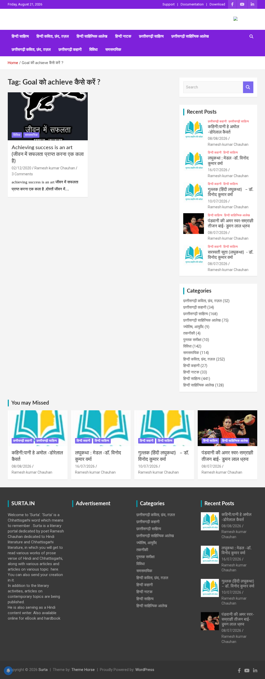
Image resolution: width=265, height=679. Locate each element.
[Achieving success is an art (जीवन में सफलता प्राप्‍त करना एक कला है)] (48, 116)
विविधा (93, 49)
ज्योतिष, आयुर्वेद (193, 326)
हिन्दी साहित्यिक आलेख (92, 36)
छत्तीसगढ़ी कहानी (70, 49)
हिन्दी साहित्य (20, 36)
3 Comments (22, 174)
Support (169, 4)
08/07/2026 (217, 233)
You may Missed (30, 403)
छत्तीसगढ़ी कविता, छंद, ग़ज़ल (31, 49)
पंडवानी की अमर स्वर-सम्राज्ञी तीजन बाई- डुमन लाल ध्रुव (238, 619)
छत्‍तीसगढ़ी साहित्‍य (151, 36)
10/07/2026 (217, 201)
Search (248, 87)
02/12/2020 (21, 168)
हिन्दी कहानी (215, 152)
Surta (43, 669)
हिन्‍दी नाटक (123, 36)
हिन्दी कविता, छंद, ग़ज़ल (52, 36)
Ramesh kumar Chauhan (54, 168)
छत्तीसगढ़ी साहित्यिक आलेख (190, 36)
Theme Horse (83, 669)
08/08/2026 (217, 138)
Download (217, 4)
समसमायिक (113, 49)
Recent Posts (202, 112)
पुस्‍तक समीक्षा (192, 339)
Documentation (192, 4)
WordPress (144, 669)
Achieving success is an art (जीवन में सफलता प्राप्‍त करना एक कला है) (48, 154)
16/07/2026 (217, 170)
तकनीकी (189, 333)
